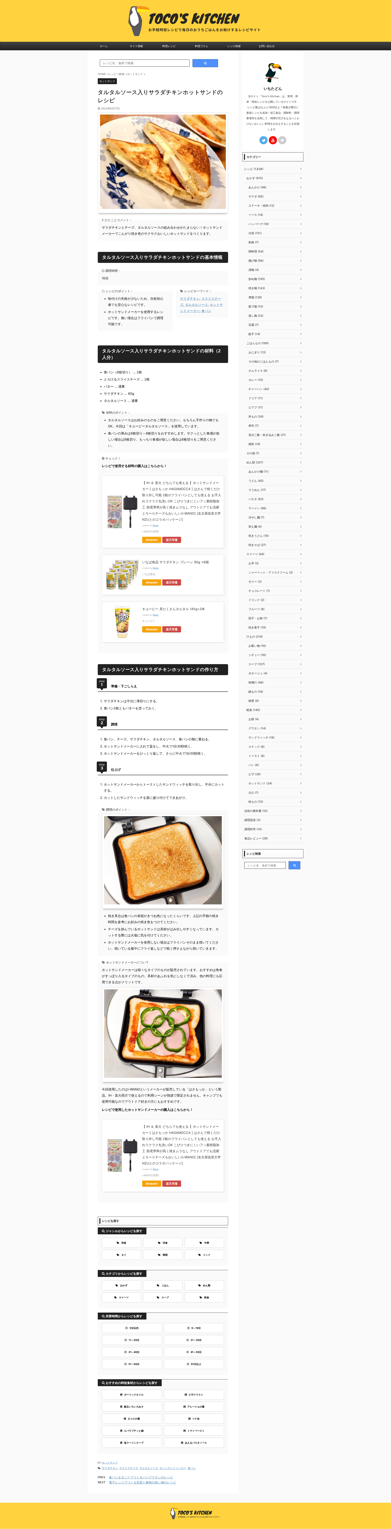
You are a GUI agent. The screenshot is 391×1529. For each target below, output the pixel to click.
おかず (123, 1285)
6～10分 (196, 1327)
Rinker (156, 525)
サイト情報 (136, 46)
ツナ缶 (196, 1418)
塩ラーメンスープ (134, 1442)
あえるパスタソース (196, 1442)
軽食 (206, 1297)
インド (206, 1254)
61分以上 (196, 1364)
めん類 (206, 1285)
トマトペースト (195, 1430)
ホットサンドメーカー (173, 1468)
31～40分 (134, 1352)
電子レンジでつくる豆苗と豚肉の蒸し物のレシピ (142, 1482)
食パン (206, 311)
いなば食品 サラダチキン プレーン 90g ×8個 (175, 562)
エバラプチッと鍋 (134, 1430)
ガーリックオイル (134, 1394)
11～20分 (134, 1340)
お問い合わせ (267, 46)
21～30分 (196, 1340)
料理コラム (201, 46)
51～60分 (134, 1364)
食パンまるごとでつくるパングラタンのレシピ (141, 1477)
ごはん (165, 1285)
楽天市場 (171, 539)
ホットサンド (110, 1462)
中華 (206, 1242)
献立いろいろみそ (134, 1406)
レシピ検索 (234, 46)
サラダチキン (190, 299)
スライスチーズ (128, 1468)
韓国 (165, 1254)
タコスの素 (134, 1418)
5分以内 (134, 1327)
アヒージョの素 (195, 1406)
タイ (123, 1254)
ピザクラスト (196, 1394)
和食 (123, 1242)
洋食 (165, 1242)
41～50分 (196, 1352)
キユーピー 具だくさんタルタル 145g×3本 (173, 609)
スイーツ (124, 1297)
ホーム (104, 46)
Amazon (152, 539)
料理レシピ (169, 46)
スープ (165, 1297)
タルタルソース (196, 305)
